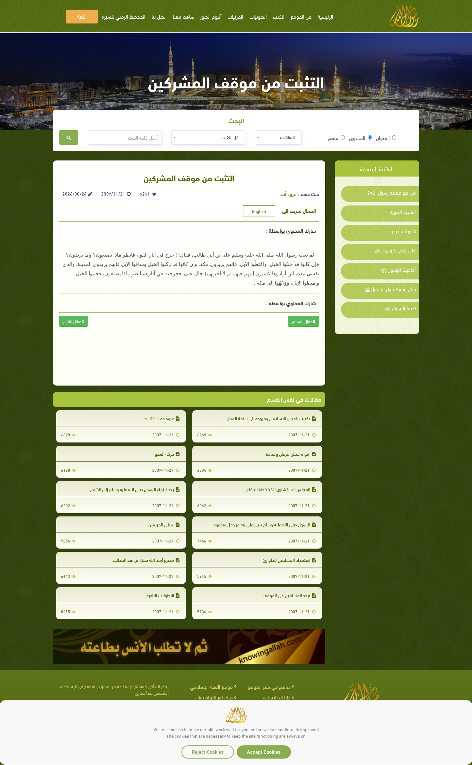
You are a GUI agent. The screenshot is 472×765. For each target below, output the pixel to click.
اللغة (82, 16)
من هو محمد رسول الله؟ (391, 192)
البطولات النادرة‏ (160, 595)
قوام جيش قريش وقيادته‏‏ (287, 453)
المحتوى (357, 137)
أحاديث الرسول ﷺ (398, 269)
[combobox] (278, 137)
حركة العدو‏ (164, 453)
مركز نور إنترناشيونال (214, 697)
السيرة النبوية (403, 211)
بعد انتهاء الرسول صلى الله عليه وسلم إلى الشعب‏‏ (131, 489)
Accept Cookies (264, 751)
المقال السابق (303, 321)
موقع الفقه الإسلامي (211, 686)
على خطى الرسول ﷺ (395, 250)
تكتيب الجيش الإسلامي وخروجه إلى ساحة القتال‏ (268, 418)
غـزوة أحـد (288, 193)
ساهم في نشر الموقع (269, 686)
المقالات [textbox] (287, 136)
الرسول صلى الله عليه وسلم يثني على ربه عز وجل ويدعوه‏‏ (262, 524)
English (259, 210)
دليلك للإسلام (277, 697)
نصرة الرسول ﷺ (400, 308)
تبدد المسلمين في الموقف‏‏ (286, 595)
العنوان (383, 137)
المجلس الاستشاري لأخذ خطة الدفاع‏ (278, 489)
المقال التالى (73, 321)
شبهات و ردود (402, 231)
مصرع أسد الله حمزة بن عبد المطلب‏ (143, 559)
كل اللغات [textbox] (230, 136)
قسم (333, 137)
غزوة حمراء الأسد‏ (159, 418)
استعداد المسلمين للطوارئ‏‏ (286, 559)
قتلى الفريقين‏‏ (161, 524)
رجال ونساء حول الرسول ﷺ (390, 289)
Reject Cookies (208, 751)
